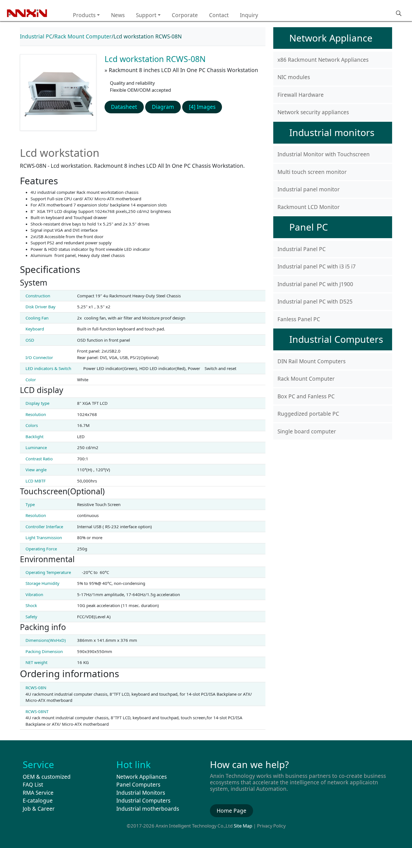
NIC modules (293, 77)
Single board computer (306, 431)
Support (146, 15)
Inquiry (249, 15)
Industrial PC (36, 36)
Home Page (231, 810)
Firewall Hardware (300, 94)
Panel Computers (138, 784)
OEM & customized (47, 776)
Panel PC (308, 226)
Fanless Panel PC (298, 319)
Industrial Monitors (140, 792)
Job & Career (39, 808)
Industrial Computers (336, 339)
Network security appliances (313, 112)
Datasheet (124, 107)
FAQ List (33, 784)
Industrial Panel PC (301, 249)
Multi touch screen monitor (312, 172)
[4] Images (202, 107)
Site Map (243, 825)
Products (84, 15)
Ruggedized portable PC (308, 413)
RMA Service (38, 792)
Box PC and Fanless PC (306, 396)
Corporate (185, 15)
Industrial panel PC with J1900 (315, 284)
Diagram (163, 107)
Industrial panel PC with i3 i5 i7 (316, 266)
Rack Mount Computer (83, 36)
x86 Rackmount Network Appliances (323, 59)
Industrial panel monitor (308, 189)
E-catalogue (38, 800)
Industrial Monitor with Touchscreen (323, 154)
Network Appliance (330, 37)
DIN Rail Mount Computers (311, 361)
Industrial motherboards (147, 808)
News (118, 15)
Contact (219, 15)
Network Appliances (141, 776)
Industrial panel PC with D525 (315, 301)
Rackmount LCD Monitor (308, 207)
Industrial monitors (331, 132)
